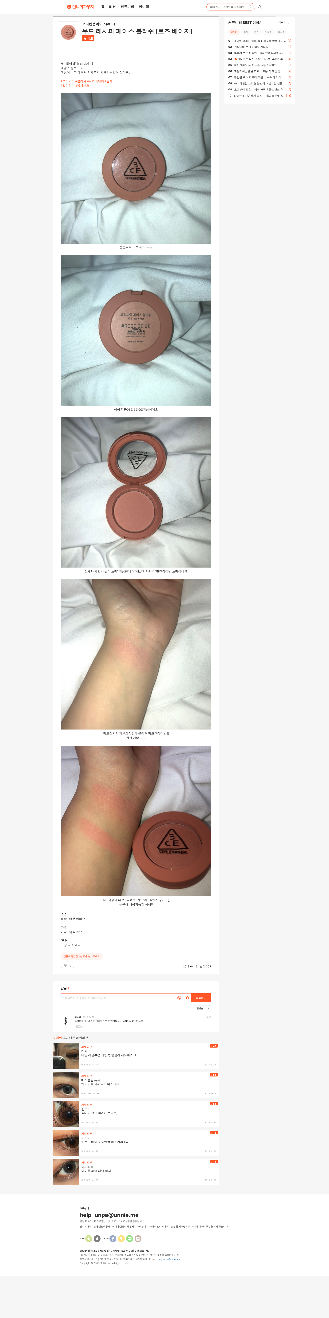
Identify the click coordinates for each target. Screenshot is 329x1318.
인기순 (199, 1008)
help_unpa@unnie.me (169, 1259)
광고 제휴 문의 (141, 1250)
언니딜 (144, 6)
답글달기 (80, 1026)
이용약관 (84, 1250)
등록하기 (201, 997)
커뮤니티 (127, 6)
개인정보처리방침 (99, 1250)
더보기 (282, 22)
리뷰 (112, 6)
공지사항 (114, 1250)
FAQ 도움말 (127, 1250)
